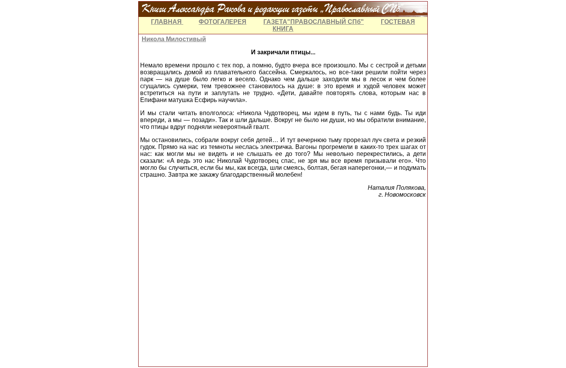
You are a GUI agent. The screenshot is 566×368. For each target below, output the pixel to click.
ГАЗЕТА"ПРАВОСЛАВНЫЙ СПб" (313, 21)
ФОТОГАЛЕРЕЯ (222, 21)
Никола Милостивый (174, 39)
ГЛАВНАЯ (167, 21)
